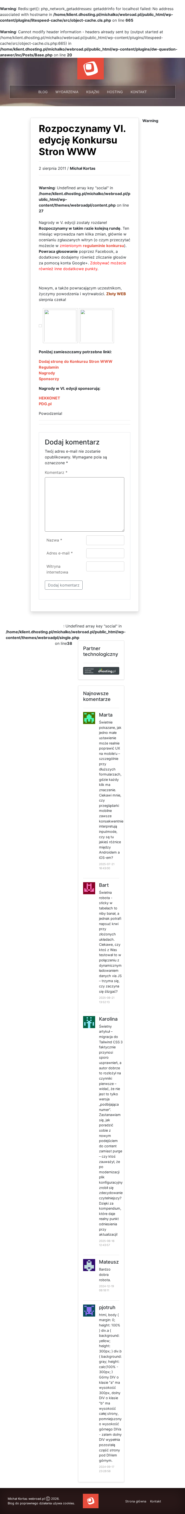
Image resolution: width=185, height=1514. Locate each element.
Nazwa (54, 540)
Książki (92, 92)
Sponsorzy (49, 378)
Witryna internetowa (57, 569)
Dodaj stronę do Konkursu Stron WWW (75, 361)
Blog (43, 92)
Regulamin (49, 367)
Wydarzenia (67, 92)
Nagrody (47, 373)
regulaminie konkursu (103, 245)
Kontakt (139, 92)
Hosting (115, 92)
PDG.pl (45, 403)
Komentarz (56, 472)
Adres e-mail (59, 553)
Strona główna (135, 1501)
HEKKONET (49, 398)
